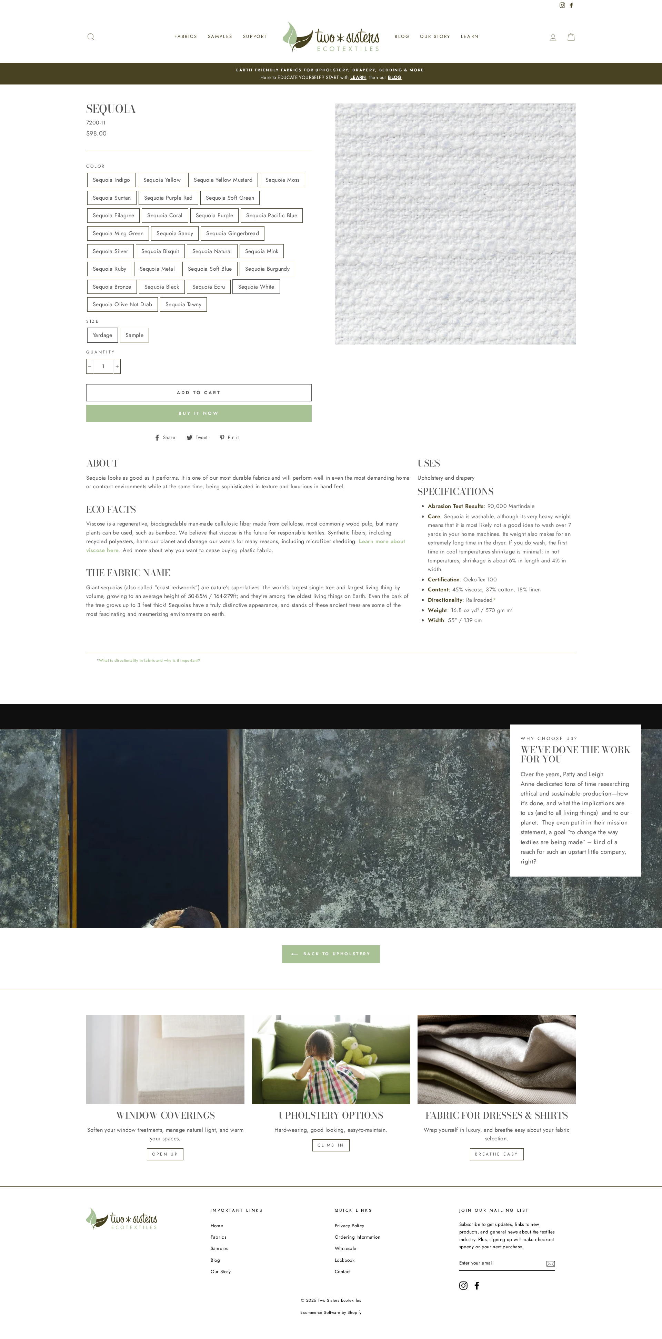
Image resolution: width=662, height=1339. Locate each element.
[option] (331, 73)
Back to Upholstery (336, 954)
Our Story (435, 36)
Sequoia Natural (212, 251)
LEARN (358, 77)
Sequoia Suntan (112, 198)
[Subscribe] (550, 1263)
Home (217, 1225)
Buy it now (199, 413)
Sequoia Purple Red (168, 198)
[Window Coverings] (165, 1059)
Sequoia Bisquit (160, 251)
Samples (220, 36)
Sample (134, 335)
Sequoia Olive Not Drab (122, 304)
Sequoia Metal (157, 269)
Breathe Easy (497, 1154)
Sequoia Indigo (111, 180)
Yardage (102, 335)
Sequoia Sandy (175, 233)
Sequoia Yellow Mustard (223, 180)
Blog (402, 36)
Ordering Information (357, 1236)
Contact (343, 1271)
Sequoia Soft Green (230, 198)
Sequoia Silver (110, 251)
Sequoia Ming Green (118, 233)
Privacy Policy (349, 1225)
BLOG (395, 77)
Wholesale (346, 1248)
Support (255, 36)
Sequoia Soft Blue (210, 269)
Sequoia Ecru (208, 287)
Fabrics (185, 36)
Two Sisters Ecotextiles (339, 1300)
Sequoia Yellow (162, 180)
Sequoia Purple (214, 215)
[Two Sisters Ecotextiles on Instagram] (463, 1285)
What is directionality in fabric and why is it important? (149, 660)
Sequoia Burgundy (267, 269)
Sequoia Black (161, 287)
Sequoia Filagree (113, 215)
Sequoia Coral (164, 215)
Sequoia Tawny (183, 304)
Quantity (101, 352)
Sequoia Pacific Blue (271, 215)
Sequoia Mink (262, 251)
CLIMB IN (331, 1145)
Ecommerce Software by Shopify (331, 1312)
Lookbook (344, 1260)
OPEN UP (165, 1154)
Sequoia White (256, 287)
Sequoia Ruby (110, 269)
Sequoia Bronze (112, 287)
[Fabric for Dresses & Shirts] (497, 1059)
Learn (470, 36)
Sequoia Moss (282, 180)
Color (96, 166)
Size (92, 321)
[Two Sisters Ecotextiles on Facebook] (477, 1285)
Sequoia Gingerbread (232, 233)
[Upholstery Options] (331, 1059)
